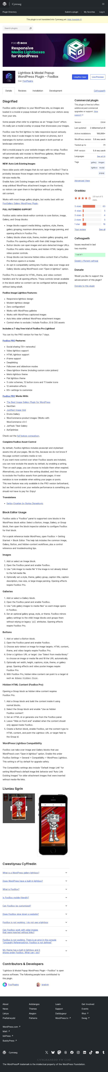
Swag (86, 1018)
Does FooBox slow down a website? (21, 914)
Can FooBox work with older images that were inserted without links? (20, 931)
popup (101, 173)
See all (102, 229)
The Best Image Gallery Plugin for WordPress (28, 402)
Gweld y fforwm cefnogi (86, 261)
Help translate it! (74, 19)
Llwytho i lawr (80, 77)
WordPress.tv (63, 1018)
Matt (6, 1031)
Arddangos (34, 1004)
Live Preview (98, 77)
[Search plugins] (30, 28)
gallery (93, 162)
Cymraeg (13, 1052)
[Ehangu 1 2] (31, 797)
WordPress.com (12, 1026)
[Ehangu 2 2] (66, 797)
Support (59, 1008)
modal (101, 168)
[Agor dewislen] (104, 4)
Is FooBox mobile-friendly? (16, 897)
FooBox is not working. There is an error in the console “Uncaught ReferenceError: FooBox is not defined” (29, 941)
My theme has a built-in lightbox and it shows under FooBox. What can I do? (21, 951)
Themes (33, 1008)
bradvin (45, 984)
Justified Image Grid (16, 410)
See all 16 (101, 156)
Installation (38, 90)
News (5, 1008)
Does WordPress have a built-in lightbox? (23, 881)
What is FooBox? (11, 889)
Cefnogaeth (99, 90)
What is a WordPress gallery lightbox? (21, 873)
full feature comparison (28, 436)
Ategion (32, 1013)
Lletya (6, 1013)
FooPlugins (28, 81)
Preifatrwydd (9, 1018)
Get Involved (88, 1004)
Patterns (33, 1018)
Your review (80, 229)
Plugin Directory (10, 12)
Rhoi (85, 1013)
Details (8, 90)
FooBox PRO (9, 340)
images (101, 162)
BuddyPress (10, 1040)
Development (55, 90)
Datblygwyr (61, 1013)
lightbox (94, 168)
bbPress (8, 1036)
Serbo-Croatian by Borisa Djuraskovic (25, 503)
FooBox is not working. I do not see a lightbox (25, 922)
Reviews (22, 90)
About (5, 1004)
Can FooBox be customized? (17, 906)
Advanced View (82, 180)
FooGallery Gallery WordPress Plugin (20, 203)
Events (85, 1008)
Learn (58, 1004)
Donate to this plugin (85, 286)
